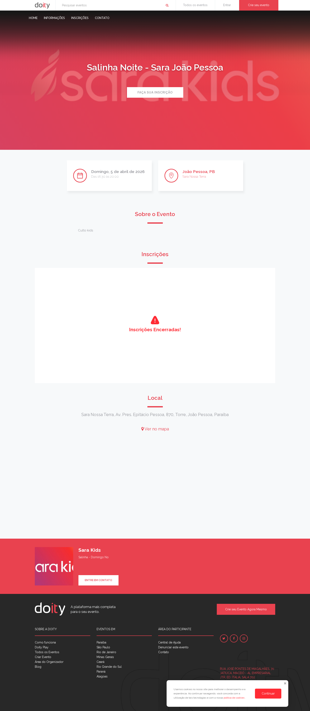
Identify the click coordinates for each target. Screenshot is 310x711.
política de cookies (234, 697)
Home (33, 18)
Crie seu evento (258, 5)
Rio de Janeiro (106, 652)
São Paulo (103, 647)
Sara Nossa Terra (194, 176)
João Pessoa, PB (198, 171)
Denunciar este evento (173, 647)
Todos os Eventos (47, 652)
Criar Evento (43, 657)
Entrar (227, 5)
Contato (102, 18)
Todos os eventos (195, 5)
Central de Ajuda (169, 642)
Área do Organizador (49, 662)
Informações (54, 18)
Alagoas (102, 676)
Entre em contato (98, 580)
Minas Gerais (105, 657)
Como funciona (45, 642)
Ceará (100, 662)
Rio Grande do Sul (109, 666)
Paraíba (101, 642)
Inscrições (80, 18)
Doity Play (42, 647)
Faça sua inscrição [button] (155, 92)
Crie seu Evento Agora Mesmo (246, 609)
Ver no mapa (156, 428)
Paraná (101, 671)
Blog (38, 666)
